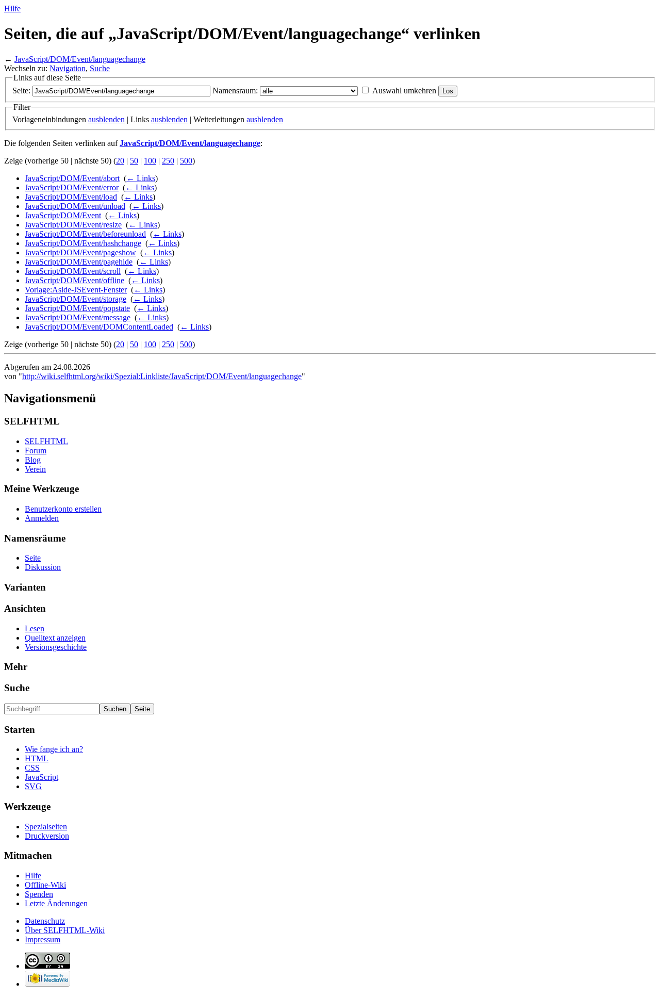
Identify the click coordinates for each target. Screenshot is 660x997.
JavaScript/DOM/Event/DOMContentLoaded (99, 326)
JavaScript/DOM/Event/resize (73, 224)
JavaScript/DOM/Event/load (71, 196)
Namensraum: (235, 90)
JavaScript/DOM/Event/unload (75, 206)
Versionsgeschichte (56, 647)
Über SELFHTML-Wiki (65, 930)
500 (186, 160)
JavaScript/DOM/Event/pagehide (79, 261)
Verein (35, 469)
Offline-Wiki (45, 884)
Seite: (21, 90)
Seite (33, 557)
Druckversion (47, 835)
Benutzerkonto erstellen (63, 508)
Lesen (34, 628)
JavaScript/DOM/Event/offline (74, 280)
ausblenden (106, 119)
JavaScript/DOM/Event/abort (72, 178)
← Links (140, 178)
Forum (35, 450)
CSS (32, 767)
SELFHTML (46, 441)
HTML (36, 758)
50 (134, 160)
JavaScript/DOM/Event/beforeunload (85, 234)
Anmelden (42, 518)
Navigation (68, 68)
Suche (100, 68)
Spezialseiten (46, 826)
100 (150, 160)
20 (120, 160)
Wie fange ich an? (54, 749)
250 (168, 160)
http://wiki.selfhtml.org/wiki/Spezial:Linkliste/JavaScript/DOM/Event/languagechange (162, 376)
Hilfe (12, 8)
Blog (33, 459)
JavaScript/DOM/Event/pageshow (80, 252)
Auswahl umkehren (404, 90)
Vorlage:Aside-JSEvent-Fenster (76, 289)
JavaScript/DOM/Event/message (77, 317)
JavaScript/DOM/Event (63, 215)
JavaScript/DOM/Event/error (72, 187)
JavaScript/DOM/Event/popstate (77, 308)
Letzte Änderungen (56, 903)
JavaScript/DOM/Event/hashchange (83, 243)
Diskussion (43, 567)
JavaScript (41, 777)
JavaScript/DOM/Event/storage (75, 299)
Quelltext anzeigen (55, 637)
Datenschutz (45, 921)
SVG (33, 786)
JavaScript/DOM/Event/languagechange (79, 59)
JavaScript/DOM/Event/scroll (73, 271)
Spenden (39, 894)
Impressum (42, 939)
